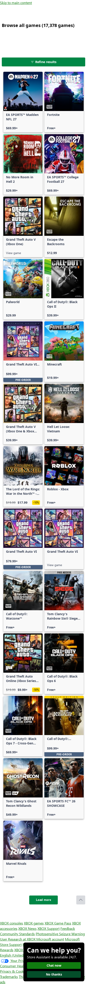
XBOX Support (48, 928)
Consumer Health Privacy (19, 965)
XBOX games (34, 923)
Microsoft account (50, 939)
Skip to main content (16, 2)
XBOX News (27, 928)
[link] (23, 102)
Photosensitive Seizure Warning (60, 933)
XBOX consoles (11, 923)
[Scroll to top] (80, 900)
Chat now (54, 965)
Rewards (6, 949)
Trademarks (9, 976)
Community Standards (17, 933)
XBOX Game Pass (58, 923)
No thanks (54, 974)
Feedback (67, 928)
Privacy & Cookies (14, 971)
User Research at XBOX (18, 939)
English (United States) (17, 955)
